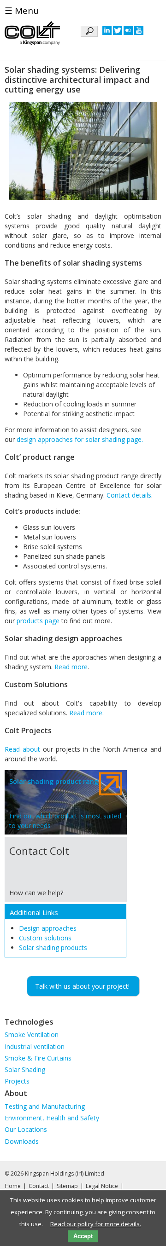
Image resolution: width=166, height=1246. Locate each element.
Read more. (86, 712)
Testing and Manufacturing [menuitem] (45, 1106)
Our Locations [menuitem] (26, 1129)
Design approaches (48, 928)
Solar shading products (53, 947)
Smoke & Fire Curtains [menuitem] (38, 1058)
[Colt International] (32, 34)
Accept (83, 1236)
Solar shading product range (55, 781)
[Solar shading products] (110, 785)
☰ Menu (22, 11)
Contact (39, 1186)
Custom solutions (45, 937)
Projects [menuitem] (17, 1081)
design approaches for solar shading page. (80, 439)
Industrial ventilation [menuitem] (35, 1046)
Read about (22, 749)
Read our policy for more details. (95, 1224)
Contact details (129, 495)
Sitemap (67, 1186)
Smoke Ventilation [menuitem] (32, 1034)
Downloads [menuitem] (22, 1141)
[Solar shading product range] (66, 803)
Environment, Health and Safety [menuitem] (52, 1117)
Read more (71, 666)
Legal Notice (102, 1186)
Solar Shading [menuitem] (25, 1069)
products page (38, 620)
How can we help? (36, 892)
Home (13, 1186)
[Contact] (110, 851)
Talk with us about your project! (82, 986)
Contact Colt (39, 851)
